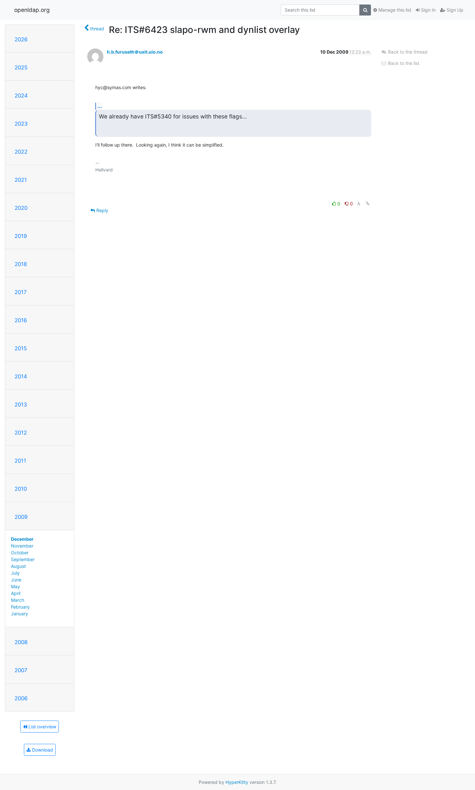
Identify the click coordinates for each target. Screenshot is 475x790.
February (20, 607)
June (16, 579)
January (19, 613)
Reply (101, 210)
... (99, 106)
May (15, 586)
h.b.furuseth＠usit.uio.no (135, 52)
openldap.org (32, 9)
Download (42, 750)
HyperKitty (237, 782)
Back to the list (403, 63)
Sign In (428, 10)
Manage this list (394, 10)
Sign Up (454, 10)
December (22, 539)
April (15, 593)
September (23, 559)
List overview (41, 726)
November (22, 546)
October (19, 552)
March (17, 600)
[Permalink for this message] (367, 204)
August (18, 566)
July (15, 573)
